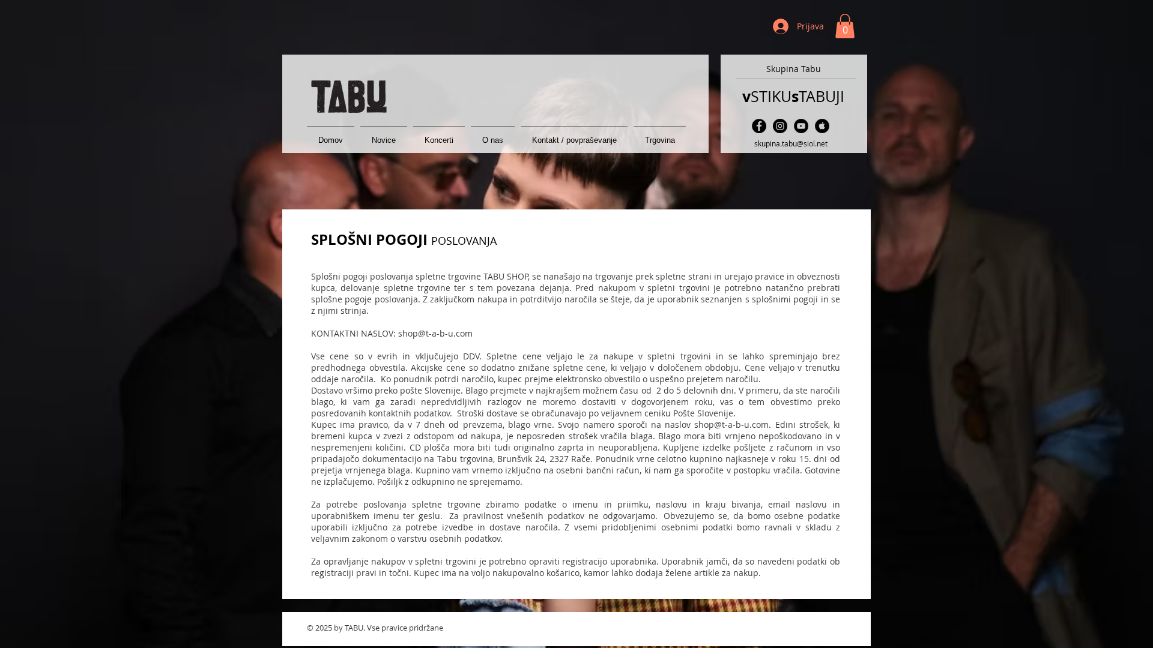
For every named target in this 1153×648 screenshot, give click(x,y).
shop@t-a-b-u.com (435, 333)
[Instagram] (780, 126)
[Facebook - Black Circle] (759, 126)
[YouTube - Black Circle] (801, 126)
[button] (845, 26)
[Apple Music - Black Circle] (822, 126)
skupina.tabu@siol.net (791, 143)
